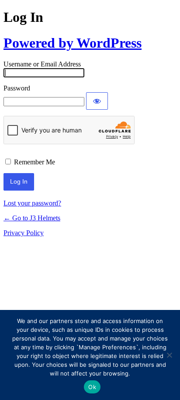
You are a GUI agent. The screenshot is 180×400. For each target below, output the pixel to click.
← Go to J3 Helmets (31, 218)
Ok (92, 386)
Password (16, 88)
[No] (169, 355)
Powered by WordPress (72, 43)
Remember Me (34, 162)
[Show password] (97, 101)
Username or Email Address (42, 64)
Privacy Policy (23, 233)
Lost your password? (32, 203)
